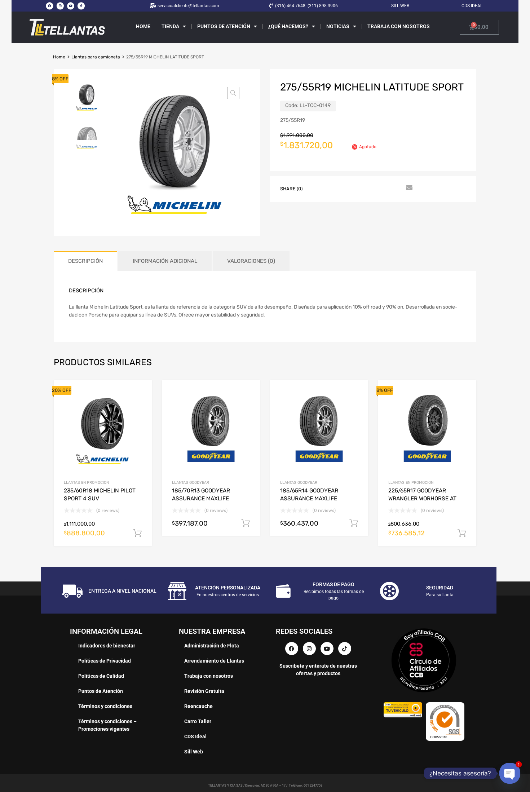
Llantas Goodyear (190, 482)
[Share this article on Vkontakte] (382, 188)
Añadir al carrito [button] (137, 533)
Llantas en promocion (86, 482)
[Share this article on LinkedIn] (369, 188)
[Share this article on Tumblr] (395, 188)
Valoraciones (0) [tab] (251, 261)
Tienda (170, 26)
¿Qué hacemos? (288, 26)
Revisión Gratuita (204, 691)
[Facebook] (49, 5)
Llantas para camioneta (95, 56)
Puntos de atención (223, 26)
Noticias (337, 26)
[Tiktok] (81, 5)
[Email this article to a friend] (408, 188)
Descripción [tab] (85, 261)
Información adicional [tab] (165, 261)
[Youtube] (70, 5)
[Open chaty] (509, 773)
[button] (233, 93)
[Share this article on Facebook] (317, 188)
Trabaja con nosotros (398, 26)
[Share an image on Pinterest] (356, 188)
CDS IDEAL (471, 5)
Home (143, 26)
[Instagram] (59, 5)
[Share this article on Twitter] (330, 188)
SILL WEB (400, 5)
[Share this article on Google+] (343, 188)
